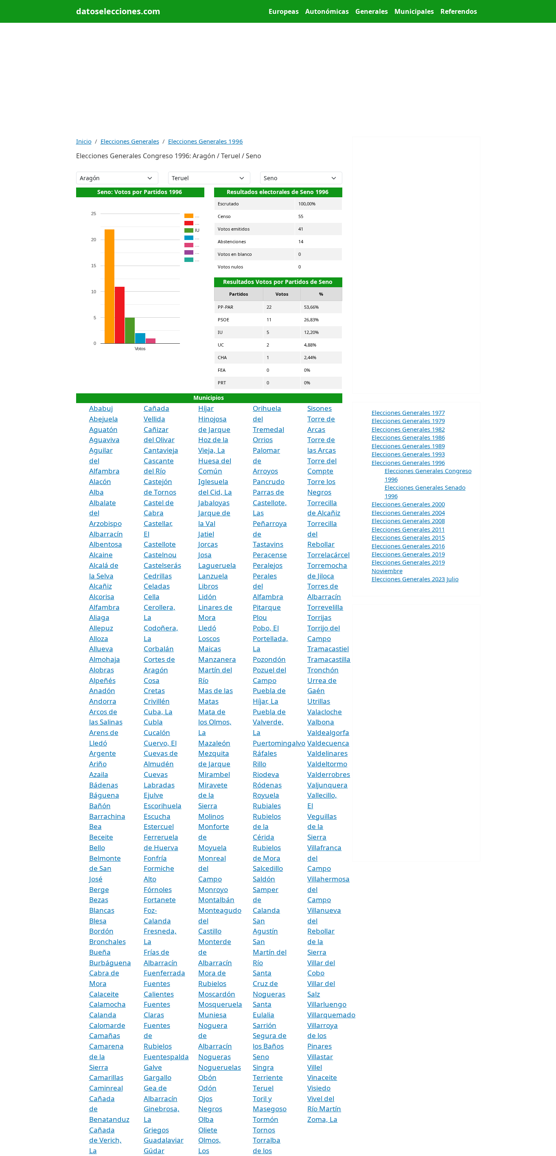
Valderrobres (328, 774)
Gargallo (157, 1077)
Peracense (270, 554)
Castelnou (160, 554)
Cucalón (157, 732)
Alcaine (101, 554)
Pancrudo (269, 481)
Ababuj (101, 408)
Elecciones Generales (130, 141)
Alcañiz (100, 586)
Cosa (152, 680)
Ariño (98, 763)
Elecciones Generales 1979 (408, 421)
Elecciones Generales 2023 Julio (415, 579)
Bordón (101, 931)
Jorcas (208, 544)
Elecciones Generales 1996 (205, 141)
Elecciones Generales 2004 (408, 512)
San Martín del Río (270, 952)
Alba (96, 492)
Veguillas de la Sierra (322, 826)
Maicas (209, 648)
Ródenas (267, 785)
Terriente (268, 1077)
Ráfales (265, 753)
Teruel (263, 1088)
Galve (153, 1067)
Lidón (207, 596)
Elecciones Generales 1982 (408, 429)
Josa (205, 554)
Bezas (98, 899)
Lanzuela (213, 575)
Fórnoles (158, 889)
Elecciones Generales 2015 (408, 537)
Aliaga (99, 617)
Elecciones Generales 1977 (408, 412)
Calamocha (107, 1004)
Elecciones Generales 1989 (408, 446)
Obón (207, 1077)
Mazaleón (214, 743)
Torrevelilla (325, 607)
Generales (371, 11)
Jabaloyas (214, 502)
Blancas (101, 910)
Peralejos (267, 565)
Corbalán (159, 648)
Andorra (102, 701)
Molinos (211, 816)
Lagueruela (217, 565)
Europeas (284, 11)
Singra (263, 1067)
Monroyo (213, 889)
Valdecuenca (328, 743)
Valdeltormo (327, 763)
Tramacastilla (328, 659)
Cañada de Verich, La (105, 1140)
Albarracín (106, 534)
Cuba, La (158, 711)
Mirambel (214, 774)
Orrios (263, 439)
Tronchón (323, 669)
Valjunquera (327, 785)
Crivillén (157, 701)
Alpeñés (102, 680)
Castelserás (162, 565)
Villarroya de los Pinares (322, 1036)
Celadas (157, 586)
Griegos (156, 1129)
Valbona (320, 721)
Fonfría (155, 858)
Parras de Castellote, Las (270, 502)
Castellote (160, 544)
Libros (208, 586)
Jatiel (206, 534)
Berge (99, 889)
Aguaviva (104, 439)
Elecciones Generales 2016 (408, 546)
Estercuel (159, 826)
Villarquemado (331, 1014)
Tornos (264, 1129)
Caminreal (106, 1088)
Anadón (102, 690)
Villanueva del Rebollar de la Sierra (324, 931)
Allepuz (101, 628)
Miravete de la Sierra (213, 795)
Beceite (101, 837)
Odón (207, 1088)
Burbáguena (110, 962)
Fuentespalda (166, 1056)
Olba (206, 1119)
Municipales (414, 11)
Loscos (209, 638)
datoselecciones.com (118, 11)
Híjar (206, 408)
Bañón (100, 805)
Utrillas (318, 701)
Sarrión (264, 1025)
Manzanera (217, 659)
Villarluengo (326, 1004)
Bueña (100, 952)
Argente (102, 753)
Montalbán (216, 899)
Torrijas (319, 617)
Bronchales (107, 941)
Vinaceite (322, 1077)
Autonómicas (327, 11)
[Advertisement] (278, 80)
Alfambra (104, 607)
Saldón (264, 878)
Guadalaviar (164, 1140)
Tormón (265, 1119)
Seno (261, 1056)
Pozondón (269, 659)
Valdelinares (327, 753)
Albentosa (105, 544)
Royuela (266, 795)
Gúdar (154, 1150)
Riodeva (266, 774)
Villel (314, 1067)
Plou (260, 617)
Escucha (157, 816)
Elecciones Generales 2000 (408, 504)
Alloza (98, 638)
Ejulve (153, 795)
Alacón (100, 481)
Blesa (98, 920)
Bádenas (103, 785)
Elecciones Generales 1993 (408, 454)
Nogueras (214, 1056)
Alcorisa (101, 596)
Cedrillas (158, 575)
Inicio (84, 141)
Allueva (101, 648)
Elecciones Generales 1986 (408, 437)
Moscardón (216, 994)
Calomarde (107, 1025)
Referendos (458, 11)
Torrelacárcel (328, 554)
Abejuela (103, 418)
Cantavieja (161, 450)
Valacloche (324, 711)
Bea (95, 826)
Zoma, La (322, 1119)
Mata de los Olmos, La (215, 722)
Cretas (154, 690)
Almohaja (104, 659)
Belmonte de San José (105, 868)
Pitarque (267, 607)
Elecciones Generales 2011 (408, 529)
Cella (152, 596)
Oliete (207, 1129)
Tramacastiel (328, 648)
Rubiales (267, 805)
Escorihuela (163, 805)
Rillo (259, 763)
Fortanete (160, 899)
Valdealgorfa (328, 732)
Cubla (153, 721)
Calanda (102, 1014)
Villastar (320, 1056)
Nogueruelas (219, 1067)
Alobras (101, 669)
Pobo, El (266, 628)
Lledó (207, 628)
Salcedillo (268, 868)
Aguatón (103, 429)
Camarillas (106, 1077)
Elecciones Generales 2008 (408, 521)
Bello (97, 847)
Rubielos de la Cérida (267, 826)
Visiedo (319, 1088)
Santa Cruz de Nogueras (269, 983)
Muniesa (212, 1014)
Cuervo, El (160, 743)
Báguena (104, 795)
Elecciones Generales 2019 (408, 554)
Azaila (98, 774)
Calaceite (104, 994)
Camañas (104, 1035)
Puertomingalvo (279, 743)
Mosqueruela (220, 1004)
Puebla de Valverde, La (269, 722)
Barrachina (107, 816)
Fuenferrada (164, 972)
